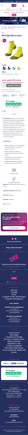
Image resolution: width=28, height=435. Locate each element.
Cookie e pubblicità (14, 346)
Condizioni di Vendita (14, 337)
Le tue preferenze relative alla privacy (14, 351)
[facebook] (12, 239)
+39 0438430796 (14, 416)
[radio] (4, 68)
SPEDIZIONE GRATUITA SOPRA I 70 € (20, 1)
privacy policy (18, 281)
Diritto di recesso (14, 341)
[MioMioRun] (14, 5)
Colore (4, 65)
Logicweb (22, 430)
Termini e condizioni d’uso (14, 339)
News (14, 294)
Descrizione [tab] (14, 114)
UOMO (5, 27)
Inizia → (14, 14)
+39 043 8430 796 (14, 407)
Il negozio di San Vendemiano (14, 297)
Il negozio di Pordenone (14, 299)
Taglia (4, 72)
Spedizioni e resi (14, 343)
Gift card (14, 290)
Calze (23, 27)
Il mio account (14, 333)
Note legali (14, 335)
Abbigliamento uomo (14, 27)
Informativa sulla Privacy (14, 348)
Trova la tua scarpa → (14, 228)
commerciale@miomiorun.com (14, 422)
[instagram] (15, 239)
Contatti (14, 292)
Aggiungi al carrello (13, 85)
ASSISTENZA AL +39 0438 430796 (7, 1)
